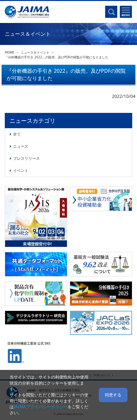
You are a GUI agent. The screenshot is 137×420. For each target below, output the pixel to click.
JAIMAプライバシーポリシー (41, 406)
